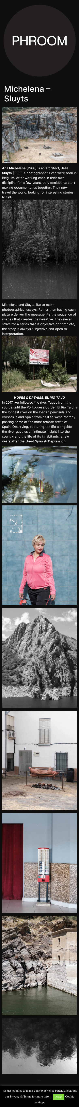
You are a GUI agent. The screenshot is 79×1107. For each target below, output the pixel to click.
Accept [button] (59, 1096)
